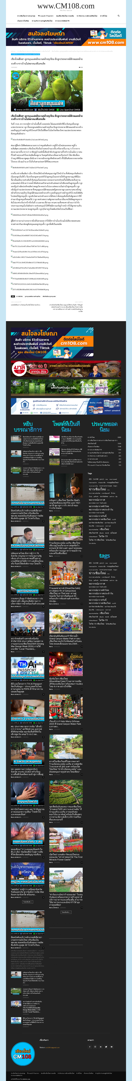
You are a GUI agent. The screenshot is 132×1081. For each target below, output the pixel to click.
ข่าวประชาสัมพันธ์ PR (62, 21)
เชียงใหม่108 (93, 533)
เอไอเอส (113, 533)
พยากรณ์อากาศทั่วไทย (99, 506)
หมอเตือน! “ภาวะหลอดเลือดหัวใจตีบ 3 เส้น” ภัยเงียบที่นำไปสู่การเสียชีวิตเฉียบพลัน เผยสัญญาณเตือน (27, 852)
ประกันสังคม (104, 496)
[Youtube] (112, 1047)
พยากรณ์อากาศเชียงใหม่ (100, 519)
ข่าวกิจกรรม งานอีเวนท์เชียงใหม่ (87, 16)
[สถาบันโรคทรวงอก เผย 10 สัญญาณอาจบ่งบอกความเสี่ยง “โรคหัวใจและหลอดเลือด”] (27, 794)
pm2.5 (102, 479)
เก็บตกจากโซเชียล (23, 21)
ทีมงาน (12, 651)
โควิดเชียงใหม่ (111, 540)
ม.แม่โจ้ (114, 519)
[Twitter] (106, 1047)
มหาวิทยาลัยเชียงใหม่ (96, 523)
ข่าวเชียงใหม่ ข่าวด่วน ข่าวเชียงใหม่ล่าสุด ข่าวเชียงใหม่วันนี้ (33, 51)
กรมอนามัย (101, 482)
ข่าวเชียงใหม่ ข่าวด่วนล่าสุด (26, 16)
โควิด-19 (103, 536)
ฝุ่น (116, 496)
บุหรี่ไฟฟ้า (96, 496)
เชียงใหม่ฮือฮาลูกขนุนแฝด (49, 296)
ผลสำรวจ (112, 496)
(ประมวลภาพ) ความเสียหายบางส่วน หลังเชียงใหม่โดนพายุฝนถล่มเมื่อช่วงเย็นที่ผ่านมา (71, 462)
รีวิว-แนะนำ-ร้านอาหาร (45, 16)
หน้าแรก (13, 51)
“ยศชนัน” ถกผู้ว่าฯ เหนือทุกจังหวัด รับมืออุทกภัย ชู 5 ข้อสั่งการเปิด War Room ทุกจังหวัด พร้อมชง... (27, 892)
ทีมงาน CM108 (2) (54, 604)
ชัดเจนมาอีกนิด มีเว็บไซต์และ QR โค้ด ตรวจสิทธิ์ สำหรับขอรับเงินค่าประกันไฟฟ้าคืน (71, 451)
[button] (118, 16)
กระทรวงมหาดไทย (93, 486)
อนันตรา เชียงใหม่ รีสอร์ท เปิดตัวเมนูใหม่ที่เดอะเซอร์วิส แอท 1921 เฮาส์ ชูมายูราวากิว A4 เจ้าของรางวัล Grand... (64, 504)
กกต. (106, 479)
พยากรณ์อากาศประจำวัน (101, 509)
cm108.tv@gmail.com (53, 1047)
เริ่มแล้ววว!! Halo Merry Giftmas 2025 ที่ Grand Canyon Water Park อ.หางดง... (65, 724)
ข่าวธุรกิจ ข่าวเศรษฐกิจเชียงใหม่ (42, 21)
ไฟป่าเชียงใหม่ (92, 543)
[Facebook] (90, 1047)
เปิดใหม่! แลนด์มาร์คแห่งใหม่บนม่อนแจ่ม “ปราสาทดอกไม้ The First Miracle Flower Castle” (65, 857)
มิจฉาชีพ (91, 526)
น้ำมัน (90, 496)
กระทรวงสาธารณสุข (105, 486)
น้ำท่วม (113, 493)
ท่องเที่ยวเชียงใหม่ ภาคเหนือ (65, 16)
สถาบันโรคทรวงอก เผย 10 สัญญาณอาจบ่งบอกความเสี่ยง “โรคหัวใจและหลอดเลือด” (27, 812)
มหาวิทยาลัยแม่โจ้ (110, 523)
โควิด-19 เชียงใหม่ (96, 540)
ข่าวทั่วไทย (103, 16)
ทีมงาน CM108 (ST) (16, 521)
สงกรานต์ (108, 526)
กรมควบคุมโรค (93, 482)
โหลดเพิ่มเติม (27, 902)
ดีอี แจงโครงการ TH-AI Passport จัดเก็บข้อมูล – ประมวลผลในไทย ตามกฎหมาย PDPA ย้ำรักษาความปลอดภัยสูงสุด (27, 688)
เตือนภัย (101, 533)
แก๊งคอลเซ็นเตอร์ (93, 536)
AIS (90, 479)
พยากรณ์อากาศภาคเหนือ (96, 513)
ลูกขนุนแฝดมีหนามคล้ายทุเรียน (32, 296)
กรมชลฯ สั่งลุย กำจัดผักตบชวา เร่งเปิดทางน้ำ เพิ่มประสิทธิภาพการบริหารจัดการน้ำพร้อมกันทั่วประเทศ (27, 601)
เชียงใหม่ (104, 529)
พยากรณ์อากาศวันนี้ (97, 516)
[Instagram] (95, 1047)
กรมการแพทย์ (113, 479)
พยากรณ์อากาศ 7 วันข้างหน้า (98, 503)
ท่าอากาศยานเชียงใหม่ (94, 493)
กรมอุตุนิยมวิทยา (113, 482)
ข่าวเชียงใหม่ (19, 296)
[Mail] (101, 1047)
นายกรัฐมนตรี (106, 493)
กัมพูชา (115, 486)
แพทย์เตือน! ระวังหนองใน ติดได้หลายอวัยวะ (25, 305)
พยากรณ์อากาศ (97, 500)
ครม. (108, 490)
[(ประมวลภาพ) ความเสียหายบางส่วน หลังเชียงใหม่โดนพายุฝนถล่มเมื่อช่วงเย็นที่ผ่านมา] (54, 462)
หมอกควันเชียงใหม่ (93, 529)
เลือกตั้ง (107, 533)
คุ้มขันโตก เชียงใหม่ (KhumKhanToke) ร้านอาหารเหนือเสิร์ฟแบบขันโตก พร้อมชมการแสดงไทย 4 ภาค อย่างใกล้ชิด (66, 682)
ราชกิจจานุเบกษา (100, 526)
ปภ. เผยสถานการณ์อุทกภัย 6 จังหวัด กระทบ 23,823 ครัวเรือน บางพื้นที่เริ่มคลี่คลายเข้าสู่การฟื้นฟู (27, 772)
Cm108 (95, 479)
